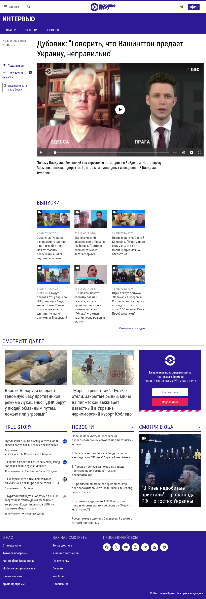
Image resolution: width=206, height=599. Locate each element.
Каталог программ (14, 553)
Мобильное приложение (18, 568)
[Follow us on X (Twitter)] (116, 547)
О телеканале (11, 545)
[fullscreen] (200, 152)
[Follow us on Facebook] (107, 547)
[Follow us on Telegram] (145, 547)
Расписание (61, 584)
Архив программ (13, 584)
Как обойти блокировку (18, 561)
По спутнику (61, 561)
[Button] (13, 66)
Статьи (11, 30)
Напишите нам (12, 576)
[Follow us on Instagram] (135, 547)
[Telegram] (181, 7)
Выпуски (30, 30)
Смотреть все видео (132, 328)
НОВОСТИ (83, 427)
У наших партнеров (66, 553)
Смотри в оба (156, 427)
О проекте (52, 30)
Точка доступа (62, 545)
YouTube (58, 576)
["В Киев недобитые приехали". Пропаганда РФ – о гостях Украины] (170, 470)
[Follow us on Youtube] (126, 547)
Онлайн (58, 568)
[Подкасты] (164, 547)
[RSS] (154, 547)
